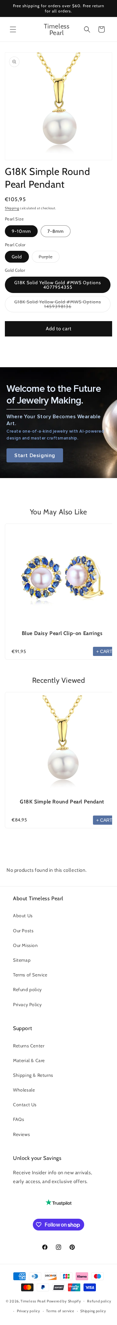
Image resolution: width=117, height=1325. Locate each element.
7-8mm (55, 231)
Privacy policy (28, 1311)
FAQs (18, 1119)
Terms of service (60, 1311)
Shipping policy (93, 1311)
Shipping (12, 208)
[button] (13, 29)
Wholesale (24, 1090)
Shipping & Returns (33, 1075)
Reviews (21, 1134)
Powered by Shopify (64, 1301)
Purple (49, 258)
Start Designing (34, 455)
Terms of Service (30, 975)
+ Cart (104, 651)
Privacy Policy (27, 1004)
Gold (17, 257)
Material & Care (29, 1060)
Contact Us (25, 1105)
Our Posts (23, 931)
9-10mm (21, 231)
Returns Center (28, 1046)
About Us (23, 916)
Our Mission (25, 945)
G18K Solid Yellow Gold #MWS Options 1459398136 (57, 305)
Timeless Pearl (33, 1301)
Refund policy (27, 989)
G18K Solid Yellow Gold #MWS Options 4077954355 (57, 285)
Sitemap (22, 960)
